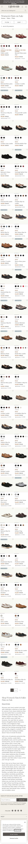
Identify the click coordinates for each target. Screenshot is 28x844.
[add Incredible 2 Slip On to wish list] (27, 360)
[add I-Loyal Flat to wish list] (27, 568)
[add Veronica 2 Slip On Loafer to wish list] (13, 90)
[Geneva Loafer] (7, 635)
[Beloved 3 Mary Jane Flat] (7, 156)
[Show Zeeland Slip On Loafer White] (4, 286)
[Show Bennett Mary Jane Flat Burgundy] (15, 46)
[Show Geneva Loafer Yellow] (9, 644)
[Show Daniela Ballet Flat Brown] (21, 137)
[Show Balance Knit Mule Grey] (15, 494)
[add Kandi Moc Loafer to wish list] (27, 331)
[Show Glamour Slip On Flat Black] (6, 317)
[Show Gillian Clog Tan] (23, 525)
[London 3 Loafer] (7, 245)
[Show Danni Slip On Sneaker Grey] (1, 585)
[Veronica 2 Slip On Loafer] (7, 97)
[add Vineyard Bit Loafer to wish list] (27, 90)
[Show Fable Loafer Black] (9, 46)
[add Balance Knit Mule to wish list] (27, 478)
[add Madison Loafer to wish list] (27, 539)
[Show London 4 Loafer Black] (21, 78)
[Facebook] (12, 811)
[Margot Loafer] (7, 455)
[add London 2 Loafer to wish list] (27, 449)
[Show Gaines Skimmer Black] (21, 317)
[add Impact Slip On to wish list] (13, 420)
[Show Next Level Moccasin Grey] (6, 494)
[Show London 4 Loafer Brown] (18, 78)
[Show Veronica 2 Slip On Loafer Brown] (1, 107)
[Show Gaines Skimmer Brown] (15, 317)
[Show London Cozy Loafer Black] (4, 137)
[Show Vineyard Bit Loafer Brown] (21, 107)
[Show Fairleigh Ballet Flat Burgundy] (23, 166)
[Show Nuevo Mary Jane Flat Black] (23, 255)
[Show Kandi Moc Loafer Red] (21, 348)
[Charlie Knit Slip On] (7, 664)
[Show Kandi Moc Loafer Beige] (23, 348)
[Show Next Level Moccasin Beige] (11, 494)
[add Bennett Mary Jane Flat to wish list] (27, 29)
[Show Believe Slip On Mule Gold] (1, 525)
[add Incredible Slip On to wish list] (27, 391)
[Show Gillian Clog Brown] (15, 525)
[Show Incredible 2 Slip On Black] (15, 377)
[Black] (15, 556)
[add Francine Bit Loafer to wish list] (13, 179)
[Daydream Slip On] (7, 546)
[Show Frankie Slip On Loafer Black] (21, 195)
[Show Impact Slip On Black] (4, 436)
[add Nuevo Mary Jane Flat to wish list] (27, 239)
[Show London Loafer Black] (1, 407)
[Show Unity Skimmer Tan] (21, 286)
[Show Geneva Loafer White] (4, 644)
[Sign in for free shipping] (22, 7)
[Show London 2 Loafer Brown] (21, 465)
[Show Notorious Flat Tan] (15, 615)
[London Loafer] (7, 397)
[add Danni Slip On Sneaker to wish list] (13, 568)
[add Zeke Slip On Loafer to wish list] (27, 628)
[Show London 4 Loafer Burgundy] (15, 78)
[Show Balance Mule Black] (6, 348)
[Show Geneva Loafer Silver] (1, 644)
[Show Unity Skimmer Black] (15, 286)
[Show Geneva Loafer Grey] (6, 644)
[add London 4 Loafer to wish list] (27, 61)
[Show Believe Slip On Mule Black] (6, 525)
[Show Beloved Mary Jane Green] (1, 78)
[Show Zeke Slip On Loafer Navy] (18, 644)
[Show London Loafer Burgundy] (6, 407)
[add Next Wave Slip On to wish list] (27, 210)
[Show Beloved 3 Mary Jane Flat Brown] (4, 166)
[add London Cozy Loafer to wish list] (13, 121)
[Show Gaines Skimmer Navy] (18, 317)
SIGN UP (21, 800)
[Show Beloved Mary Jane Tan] (6, 78)
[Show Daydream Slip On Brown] (9, 556)
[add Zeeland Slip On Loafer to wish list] (13, 270)
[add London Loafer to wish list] (13, 391)
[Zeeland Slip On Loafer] (7, 276)
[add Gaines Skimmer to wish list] (27, 300)
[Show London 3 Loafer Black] (4, 255)
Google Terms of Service (16, 804)
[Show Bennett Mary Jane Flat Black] (21, 46)
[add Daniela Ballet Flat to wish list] (27, 121)
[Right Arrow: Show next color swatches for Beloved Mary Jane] (13, 78)
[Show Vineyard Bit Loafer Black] (15, 107)
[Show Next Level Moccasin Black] (1, 494)
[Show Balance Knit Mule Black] (18, 494)
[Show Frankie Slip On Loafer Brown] (18, 195)
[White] (1, 615)
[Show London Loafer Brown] (9, 407)
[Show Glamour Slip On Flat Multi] (1, 317)
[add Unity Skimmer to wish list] (27, 270)
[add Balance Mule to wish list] (13, 331)
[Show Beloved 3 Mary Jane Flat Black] (1, 166)
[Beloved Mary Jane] (7, 68)
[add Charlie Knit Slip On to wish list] (13, 657)
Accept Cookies (14, 834)
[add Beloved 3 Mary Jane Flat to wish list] (13, 150)
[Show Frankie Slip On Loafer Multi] (15, 195)
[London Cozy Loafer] (7, 128)
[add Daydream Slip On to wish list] (13, 539)
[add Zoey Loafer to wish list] (13, 599)
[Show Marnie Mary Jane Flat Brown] (6, 377)
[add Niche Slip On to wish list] (13, 210)
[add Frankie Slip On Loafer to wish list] (27, 179)
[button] (14, 816)
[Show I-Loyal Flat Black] (15, 585)
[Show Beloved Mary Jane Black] (4, 78)
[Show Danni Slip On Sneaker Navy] (4, 585)
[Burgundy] (15, 673)
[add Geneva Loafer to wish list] (13, 628)
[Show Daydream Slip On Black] (1, 556)
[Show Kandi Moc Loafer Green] (15, 348)
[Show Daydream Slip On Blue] (4, 556)
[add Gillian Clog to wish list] (27, 509)
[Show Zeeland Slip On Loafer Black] (1, 286)
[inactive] (2, 7)
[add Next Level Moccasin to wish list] (13, 478)
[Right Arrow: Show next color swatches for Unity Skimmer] (27, 286)
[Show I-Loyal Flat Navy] (21, 585)
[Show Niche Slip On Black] (4, 226)
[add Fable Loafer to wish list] (13, 29)
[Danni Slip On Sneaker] (7, 575)
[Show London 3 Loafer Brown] (6, 255)
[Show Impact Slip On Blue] (1, 436)
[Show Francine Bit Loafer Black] (6, 195)
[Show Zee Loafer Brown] (21, 436)
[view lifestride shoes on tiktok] (21, 811)
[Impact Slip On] (7, 426)
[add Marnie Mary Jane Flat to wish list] (13, 360)
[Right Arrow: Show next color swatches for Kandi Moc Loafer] (27, 348)
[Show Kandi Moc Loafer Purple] (18, 348)
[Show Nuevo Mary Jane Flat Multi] (15, 255)
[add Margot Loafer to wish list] (13, 449)
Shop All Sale (6, 704)
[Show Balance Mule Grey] (4, 348)
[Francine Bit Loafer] (7, 186)
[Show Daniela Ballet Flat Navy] (18, 137)
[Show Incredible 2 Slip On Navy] (18, 377)
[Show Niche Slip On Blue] (6, 226)
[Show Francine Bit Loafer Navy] (9, 195)
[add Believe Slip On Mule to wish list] (13, 509)
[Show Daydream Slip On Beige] (6, 556)
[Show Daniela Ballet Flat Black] (15, 137)
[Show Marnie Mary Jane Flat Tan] (4, 377)
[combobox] (14, 10)
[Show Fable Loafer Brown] (1, 46)
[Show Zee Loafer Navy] (15, 436)
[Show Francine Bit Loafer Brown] (4, 195)
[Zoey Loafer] (7, 606)
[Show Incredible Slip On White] (21, 407)
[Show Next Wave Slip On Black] (18, 226)
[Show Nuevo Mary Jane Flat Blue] (21, 255)
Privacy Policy (17, 830)
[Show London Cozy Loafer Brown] (1, 137)
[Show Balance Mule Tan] (1, 348)
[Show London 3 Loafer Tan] (1, 255)
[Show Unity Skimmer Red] (23, 286)
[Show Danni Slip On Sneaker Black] (6, 585)
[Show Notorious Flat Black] (18, 615)
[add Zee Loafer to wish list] (27, 420)
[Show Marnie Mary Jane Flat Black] (1, 377)
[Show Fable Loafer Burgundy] (4, 46)
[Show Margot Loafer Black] (4, 465)
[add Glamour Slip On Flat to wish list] (13, 300)
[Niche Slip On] (7, 217)
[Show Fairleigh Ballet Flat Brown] (18, 166)
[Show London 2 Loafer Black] (15, 465)
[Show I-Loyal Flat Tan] (18, 585)
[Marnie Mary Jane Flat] (7, 367)
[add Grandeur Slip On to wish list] (27, 657)
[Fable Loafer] (7, 36)
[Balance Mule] (7, 338)
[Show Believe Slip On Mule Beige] (9, 525)
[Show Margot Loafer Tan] (1, 465)
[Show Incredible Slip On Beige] (15, 407)
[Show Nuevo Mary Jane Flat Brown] (18, 255)
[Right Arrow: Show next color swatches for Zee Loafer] (27, 436)
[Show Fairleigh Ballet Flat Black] (15, 166)
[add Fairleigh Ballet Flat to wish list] (27, 150)
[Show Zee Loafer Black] (18, 436)
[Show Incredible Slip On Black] (18, 407)
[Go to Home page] (14, 7)
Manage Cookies (14, 838)
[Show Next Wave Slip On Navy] (15, 226)
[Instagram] (18, 811)
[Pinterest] (15, 811)
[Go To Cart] (26, 6)
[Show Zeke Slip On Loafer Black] (15, 644)
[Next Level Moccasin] (7, 484)
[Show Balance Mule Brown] (9, 348)
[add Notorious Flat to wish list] (27, 599)
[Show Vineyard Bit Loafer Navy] (18, 107)
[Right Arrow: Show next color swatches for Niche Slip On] (13, 226)
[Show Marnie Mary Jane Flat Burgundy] (9, 377)
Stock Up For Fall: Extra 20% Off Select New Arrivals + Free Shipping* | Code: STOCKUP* (14, 2)
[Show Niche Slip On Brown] (1, 226)
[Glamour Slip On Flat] (7, 307)
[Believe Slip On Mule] (7, 515)
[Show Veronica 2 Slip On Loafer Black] (6, 107)
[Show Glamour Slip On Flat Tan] (4, 317)
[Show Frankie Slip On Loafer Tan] (23, 195)
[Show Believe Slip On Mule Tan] (4, 525)
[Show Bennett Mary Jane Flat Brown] (18, 46)
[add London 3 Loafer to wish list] (13, 239)
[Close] (25, 822)
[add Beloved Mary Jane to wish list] (13, 61)
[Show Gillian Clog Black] (21, 525)
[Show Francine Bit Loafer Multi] (1, 195)
